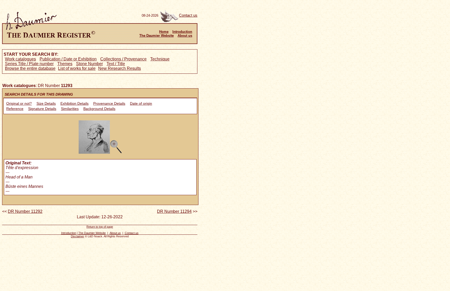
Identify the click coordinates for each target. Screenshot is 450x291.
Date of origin (141, 103)
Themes (64, 63)
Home (163, 32)
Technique (160, 59)
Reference (14, 109)
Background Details (99, 109)
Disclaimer (77, 236)
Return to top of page (99, 226)
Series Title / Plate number (29, 63)
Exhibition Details (74, 103)
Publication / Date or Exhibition (68, 59)
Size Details (46, 103)
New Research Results (119, 68)
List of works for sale (77, 68)
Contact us (188, 15)
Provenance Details (109, 103)
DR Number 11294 (174, 211)
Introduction (182, 32)
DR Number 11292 (25, 211)
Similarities (70, 109)
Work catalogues (20, 59)
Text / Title (116, 63)
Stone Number (89, 63)
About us (185, 36)
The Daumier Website (156, 36)
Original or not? (19, 103)
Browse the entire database (30, 68)
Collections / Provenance (123, 59)
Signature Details (42, 109)
